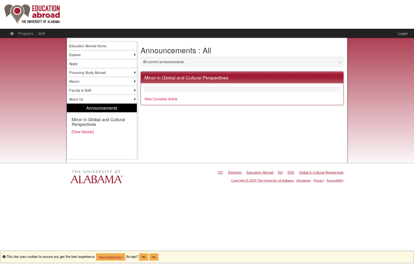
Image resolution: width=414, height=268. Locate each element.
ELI (280, 172)
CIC (220, 172)
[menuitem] (102, 131)
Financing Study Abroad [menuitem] (87, 72)
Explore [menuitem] (75, 54)
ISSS (291, 172)
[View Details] (83, 131)
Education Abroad (260, 172)
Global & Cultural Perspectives (321, 172)
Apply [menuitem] (73, 63)
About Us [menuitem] (76, 99)
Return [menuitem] (74, 81)
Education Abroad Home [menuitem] (87, 45)
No (154, 257)
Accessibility (335, 180)
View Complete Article (161, 98)
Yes (144, 257)
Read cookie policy (111, 257)
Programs (25, 33)
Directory (235, 172)
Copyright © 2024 (244, 180)
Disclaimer (303, 180)
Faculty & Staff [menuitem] (80, 90)
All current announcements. (242, 61)
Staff (41, 33)
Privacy (319, 180)
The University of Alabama (275, 180)
